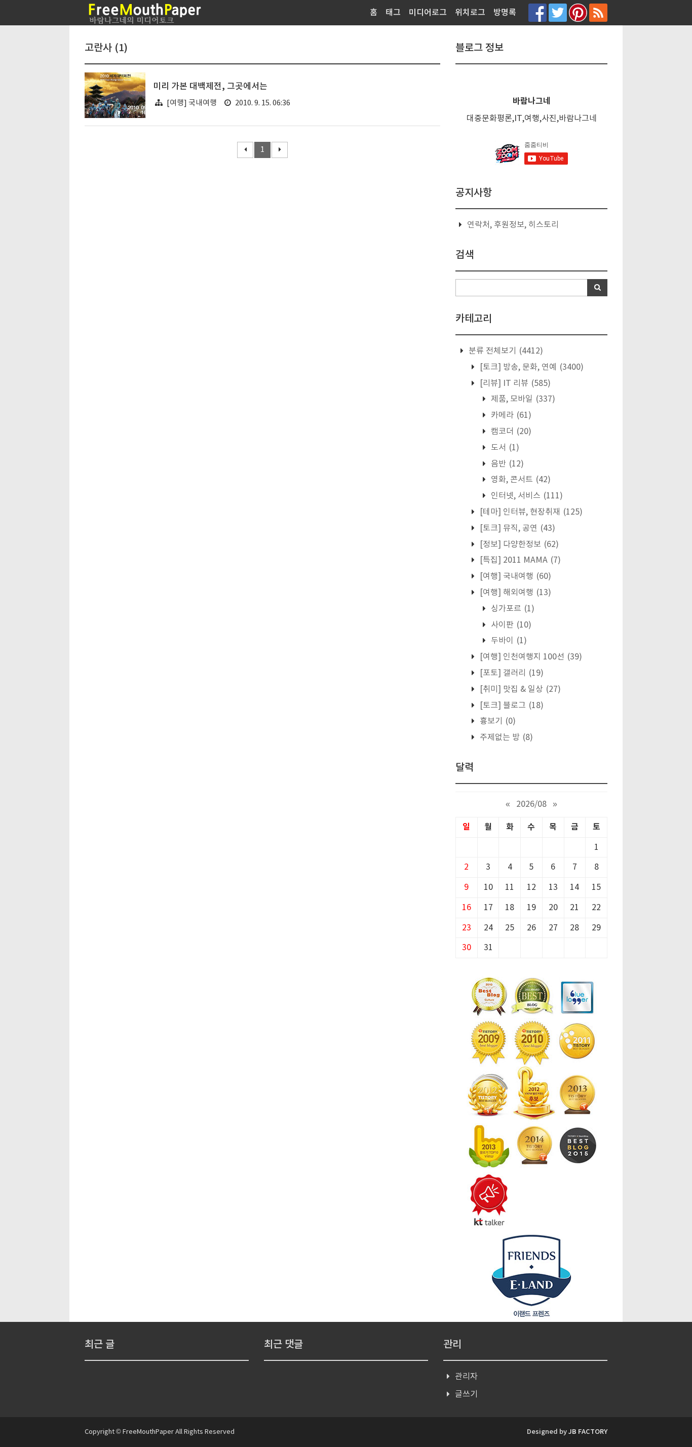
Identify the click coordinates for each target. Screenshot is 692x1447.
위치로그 (470, 12)
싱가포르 (511, 608)
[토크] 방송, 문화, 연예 (531, 367)
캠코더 (510, 431)
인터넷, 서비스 (526, 495)
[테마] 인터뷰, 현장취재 (530, 512)
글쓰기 (466, 1394)
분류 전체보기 (505, 351)
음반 (506, 463)
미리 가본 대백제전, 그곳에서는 (210, 87)
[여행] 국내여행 (192, 103)
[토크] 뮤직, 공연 (516, 528)
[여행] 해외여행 (514, 592)
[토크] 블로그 (511, 705)
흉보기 (497, 721)
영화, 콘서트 (520, 479)
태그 (393, 12)
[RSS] (598, 12)
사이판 (510, 625)
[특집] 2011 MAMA (519, 560)
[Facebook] (537, 12)
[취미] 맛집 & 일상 (519, 689)
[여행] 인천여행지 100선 (530, 656)
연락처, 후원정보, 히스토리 (513, 224)
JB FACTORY (587, 1432)
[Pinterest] (578, 12)
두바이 (508, 640)
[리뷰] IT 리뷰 (514, 383)
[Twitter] (558, 12)
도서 (504, 447)
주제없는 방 (505, 737)
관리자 (466, 1376)
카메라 (510, 415)
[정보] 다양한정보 (518, 544)
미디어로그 (428, 12)
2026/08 (531, 804)
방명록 (504, 12)
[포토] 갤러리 (511, 673)
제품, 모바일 (522, 399)
